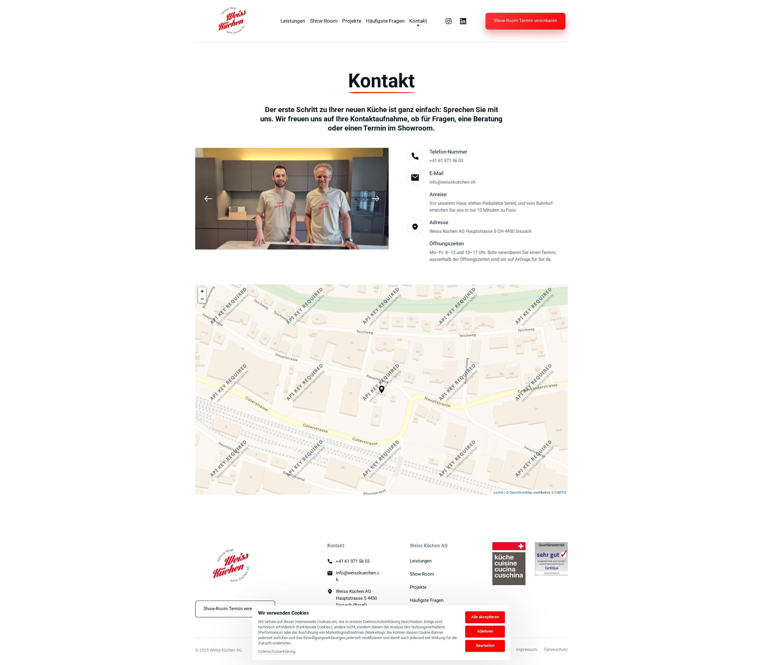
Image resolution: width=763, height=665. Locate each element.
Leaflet (498, 492)
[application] (381, 389)
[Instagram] (451, 21)
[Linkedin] (465, 21)
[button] (375, 198)
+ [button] (202, 291)
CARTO (560, 492)
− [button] (202, 299)
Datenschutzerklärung (276, 652)
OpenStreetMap (520, 492)
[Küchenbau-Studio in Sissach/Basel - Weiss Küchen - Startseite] (231, 21)
